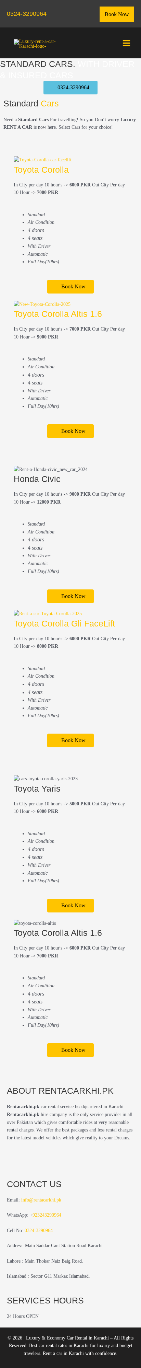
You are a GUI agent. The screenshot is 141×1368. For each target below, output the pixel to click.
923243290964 (47, 1215)
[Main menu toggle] (126, 42)
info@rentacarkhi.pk (41, 1200)
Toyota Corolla (41, 169)
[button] (117, 14)
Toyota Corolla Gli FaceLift (64, 623)
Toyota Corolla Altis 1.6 (58, 314)
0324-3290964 (27, 13)
